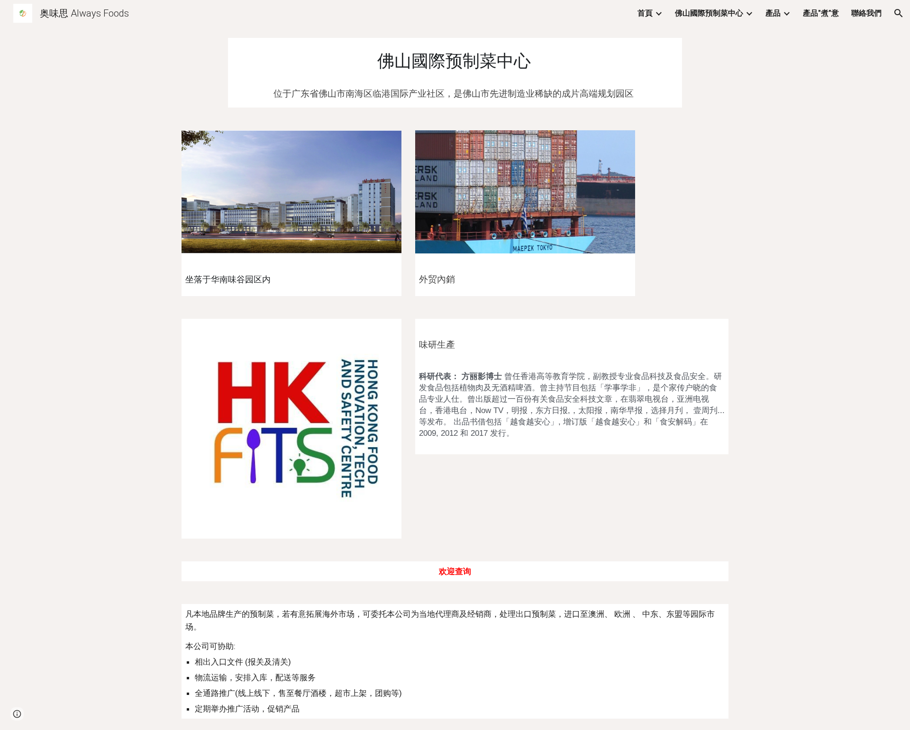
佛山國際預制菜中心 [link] (709, 13)
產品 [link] (773, 13)
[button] (898, 13)
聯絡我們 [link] (866, 13)
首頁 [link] (645, 13)
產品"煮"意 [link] (821, 13)
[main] (455, 59)
